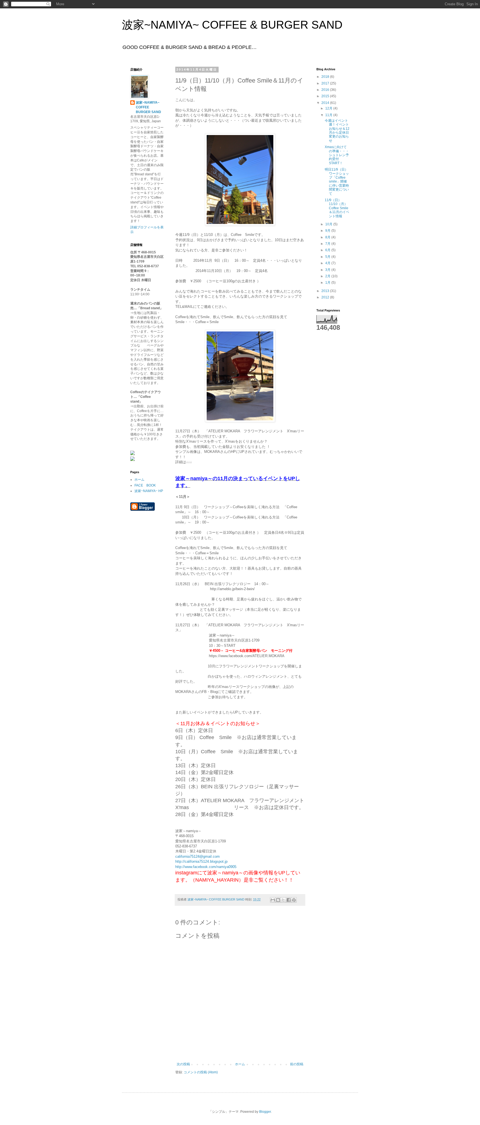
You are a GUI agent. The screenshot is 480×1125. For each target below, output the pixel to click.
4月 (328, 263)
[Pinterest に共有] (294, 900)
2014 (325, 103)
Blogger (265, 1112)
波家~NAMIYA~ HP (148, 491)
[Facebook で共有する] (288, 900)
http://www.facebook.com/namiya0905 (205, 867)
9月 (328, 231)
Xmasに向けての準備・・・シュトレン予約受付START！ (337, 155)
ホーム (240, 1064)
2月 (328, 276)
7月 (328, 244)
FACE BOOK (145, 485)
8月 (328, 237)
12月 (329, 108)
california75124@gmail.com (197, 856)
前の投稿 (296, 1064)
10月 (329, 224)
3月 (328, 270)
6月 (328, 250)
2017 (325, 83)
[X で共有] (283, 900)
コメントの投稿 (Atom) (201, 1072)
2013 (325, 291)
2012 (325, 297)
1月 (328, 283)
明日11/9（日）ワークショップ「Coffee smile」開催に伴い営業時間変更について (337, 181)
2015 (325, 96)
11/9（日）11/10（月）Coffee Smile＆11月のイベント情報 (337, 208)
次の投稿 (183, 1064)
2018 (325, 77)
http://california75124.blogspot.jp (201, 861)
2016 (325, 90)
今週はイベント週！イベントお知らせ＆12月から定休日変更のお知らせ (337, 131)
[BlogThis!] (278, 900)
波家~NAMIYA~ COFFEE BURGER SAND (148, 107)
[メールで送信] (273, 900)
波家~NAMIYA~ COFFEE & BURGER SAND (232, 25)
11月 (329, 115)
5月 (328, 257)
